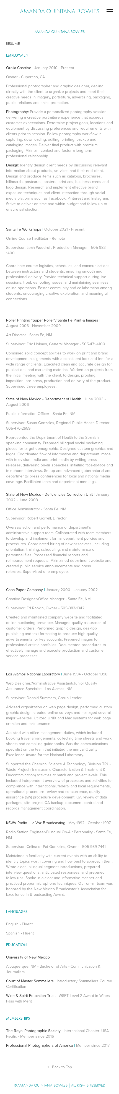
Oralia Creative (18, 68)
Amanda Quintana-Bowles (59, 11)
